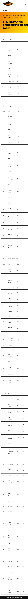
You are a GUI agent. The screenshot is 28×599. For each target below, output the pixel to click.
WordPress (19, 597)
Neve (7, 597)
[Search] (25, 4)
